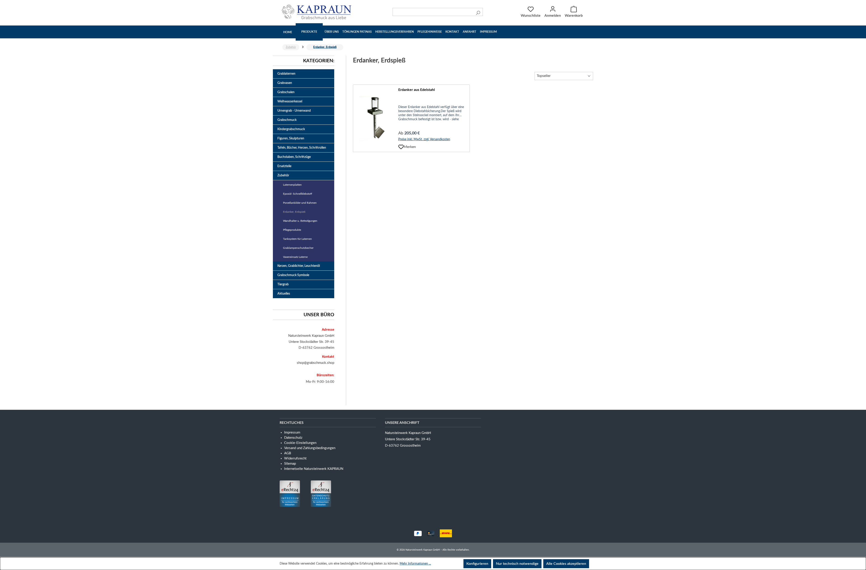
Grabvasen (284, 83)
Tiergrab (283, 284)
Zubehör (283, 175)
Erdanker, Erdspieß (294, 211)
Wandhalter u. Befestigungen (300, 220)
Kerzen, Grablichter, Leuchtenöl (298, 266)
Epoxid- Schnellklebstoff (297, 193)
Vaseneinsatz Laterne (295, 257)
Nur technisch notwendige (517, 563)
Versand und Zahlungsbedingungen (309, 448)
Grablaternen (286, 73)
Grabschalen (286, 92)
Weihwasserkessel (289, 101)
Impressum (488, 31)
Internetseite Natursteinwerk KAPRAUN (313, 469)
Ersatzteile (284, 166)
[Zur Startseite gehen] (317, 12)
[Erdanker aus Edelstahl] (375, 118)
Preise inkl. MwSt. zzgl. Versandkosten (424, 139)
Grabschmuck (287, 120)
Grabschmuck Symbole (293, 275)
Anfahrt (469, 31)
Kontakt (452, 31)
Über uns (332, 31)
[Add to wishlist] (401, 147)
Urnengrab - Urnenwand (294, 110)
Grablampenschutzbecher (298, 248)
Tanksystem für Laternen (297, 239)
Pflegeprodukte (292, 229)
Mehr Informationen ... (415, 563)
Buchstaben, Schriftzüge (294, 157)
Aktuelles (283, 293)
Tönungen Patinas (357, 31)
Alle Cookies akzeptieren (566, 563)
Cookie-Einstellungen (300, 443)
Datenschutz (293, 437)
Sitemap (290, 463)
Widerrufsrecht (295, 458)
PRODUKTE (309, 31)
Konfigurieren (477, 563)
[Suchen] (478, 12)
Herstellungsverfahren (394, 31)
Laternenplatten (292, 184)
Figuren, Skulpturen (290, 138)
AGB (287, 453)
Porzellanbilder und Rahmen (300, 202)
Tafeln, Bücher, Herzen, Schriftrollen (301, 147)
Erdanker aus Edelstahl (416, 90)
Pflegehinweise (429, 31)
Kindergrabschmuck (291, 129)
